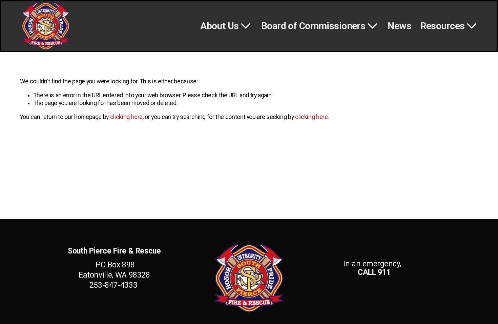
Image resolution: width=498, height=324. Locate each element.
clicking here (126, 117)
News (399, 26)
